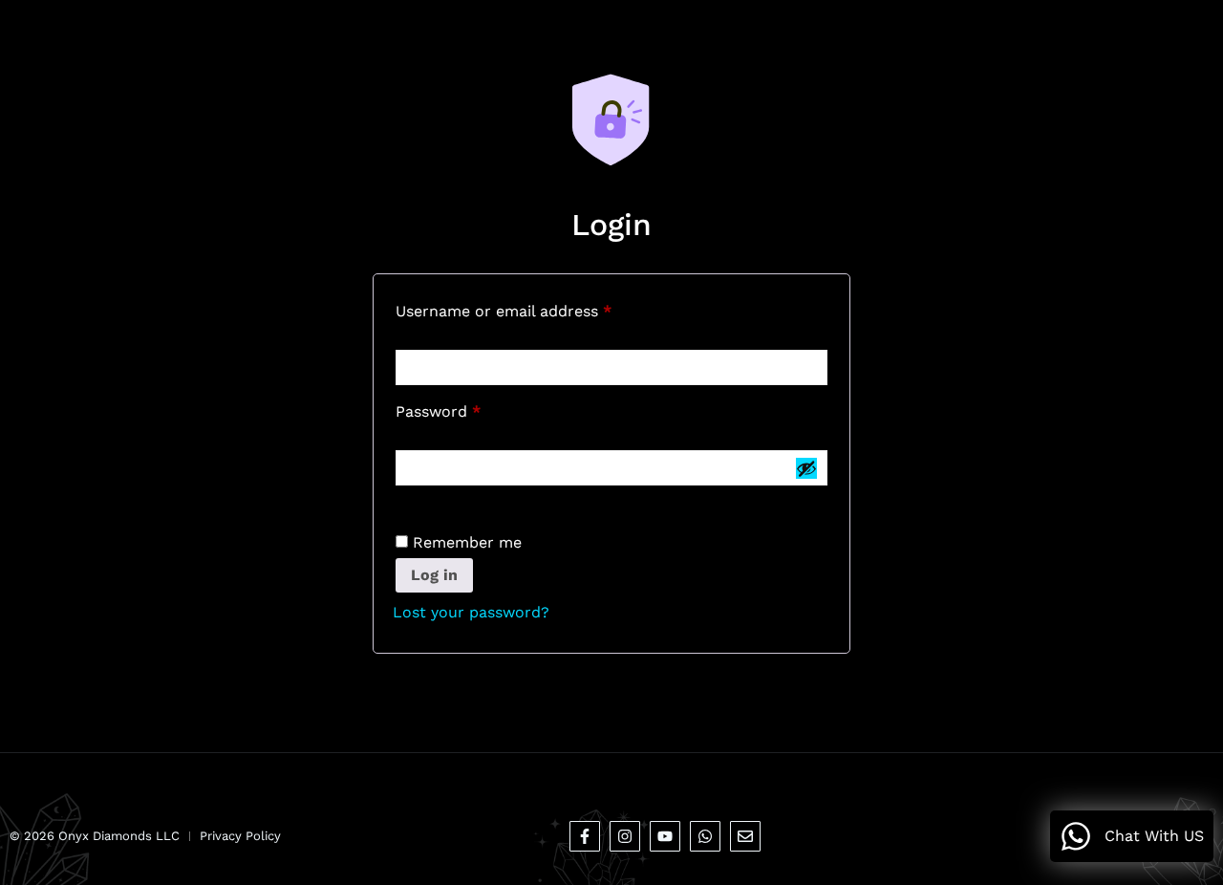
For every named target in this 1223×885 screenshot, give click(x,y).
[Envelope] (745, 836)
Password (471, 409)
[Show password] (806, 468)
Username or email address (536, 308)
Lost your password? (471, 612)
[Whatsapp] (705, 836)
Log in (434, 575)
